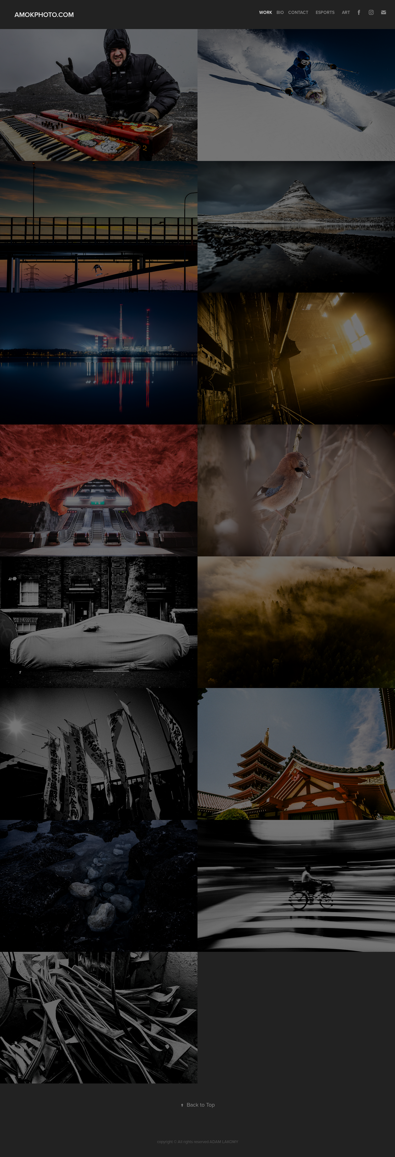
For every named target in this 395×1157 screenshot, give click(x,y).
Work (265, 12)
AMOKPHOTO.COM (44, 14)
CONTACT (298, 12)
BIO (280, 12)
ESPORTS (325, 12)
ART (346, 12)
